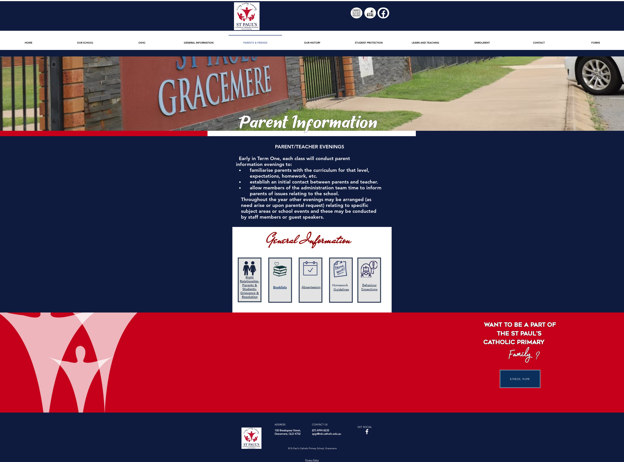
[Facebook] (367, 431)
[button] (85, 41)
